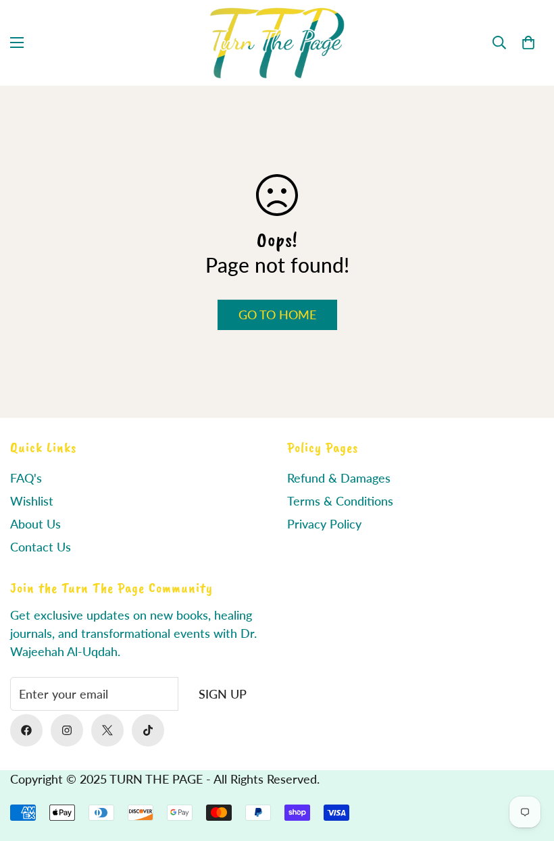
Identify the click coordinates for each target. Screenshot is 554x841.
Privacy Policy (324, 523)
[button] (528, 42)
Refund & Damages (339, 477)
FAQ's (26, 477)
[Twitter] (107, 730)
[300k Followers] (26, 730)
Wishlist (31, 500)
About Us (35, 523)
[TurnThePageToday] (277, 43)
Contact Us (40, 546)
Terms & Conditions (340, 500)
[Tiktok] (148, 730)
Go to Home (277, 314)
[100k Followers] (67, 730)
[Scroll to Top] (527, 767)
